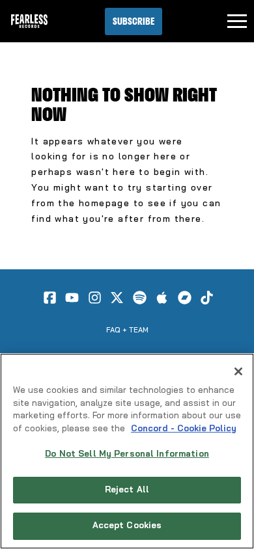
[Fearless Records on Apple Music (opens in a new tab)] (162, 298)
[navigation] (237, 21)
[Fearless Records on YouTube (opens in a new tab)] (72, 298)
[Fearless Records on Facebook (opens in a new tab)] (50, 298)
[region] (127, 451)
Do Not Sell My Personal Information (127, 454)
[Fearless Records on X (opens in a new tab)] (117, 298)
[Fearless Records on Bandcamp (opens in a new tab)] (185, 298)
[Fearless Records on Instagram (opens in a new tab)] (95, 298)
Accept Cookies (127, 526)
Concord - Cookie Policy (183, 429)
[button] (133, 21)
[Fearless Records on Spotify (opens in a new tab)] (140, 298)
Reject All (127, 490)
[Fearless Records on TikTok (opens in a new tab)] (207, 298)
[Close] (238, 371)
